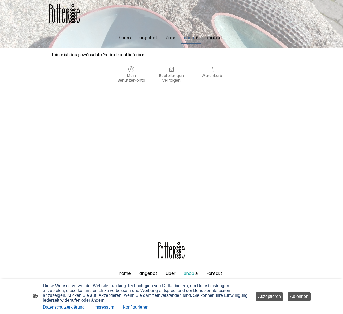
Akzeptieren (269, 296)
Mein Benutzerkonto (131, 78)
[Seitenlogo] (64, 13)
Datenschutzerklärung (64, 307)
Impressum (103, 307)
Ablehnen (299, 296)
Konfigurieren (135, 307)
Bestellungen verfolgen (171, 78)
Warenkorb (212, 75)
